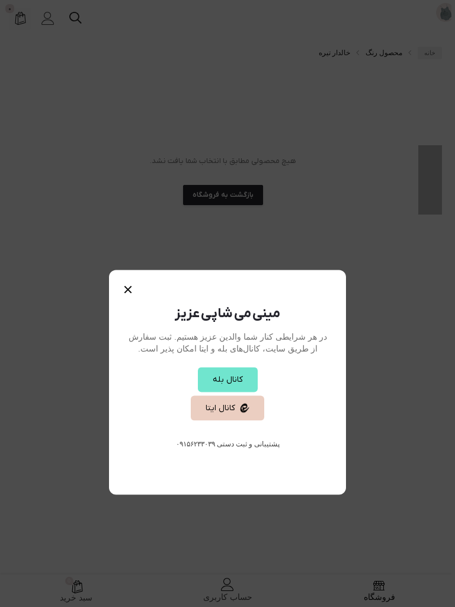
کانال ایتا (220, 408)
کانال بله (228, 379)
